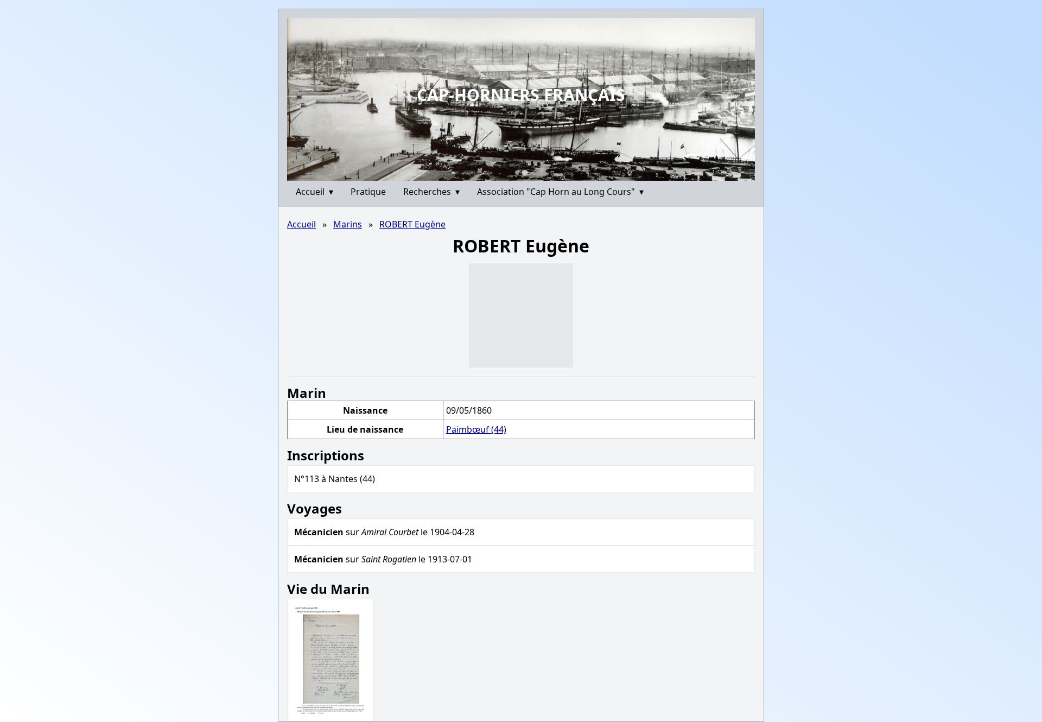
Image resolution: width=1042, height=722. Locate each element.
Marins (347, 224)
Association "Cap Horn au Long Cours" (560, 192)
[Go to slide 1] (517, 172)
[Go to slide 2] (525, 172)
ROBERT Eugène (412, 224)
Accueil (314, 192)
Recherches (431, 192)
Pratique (368, 192)
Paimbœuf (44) (476, 429)
